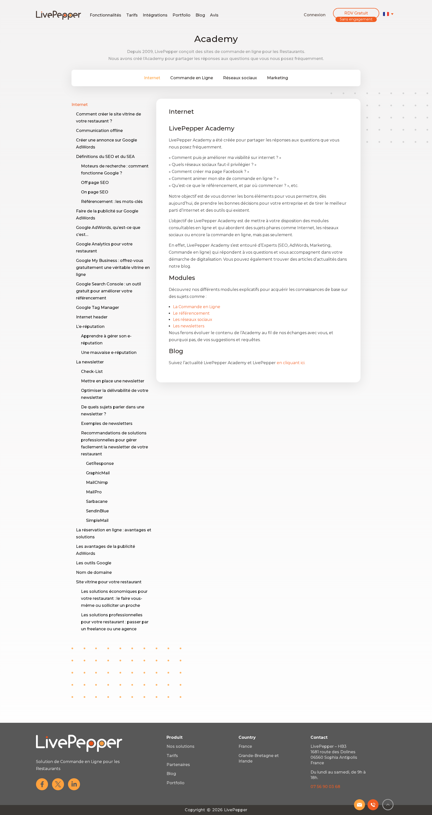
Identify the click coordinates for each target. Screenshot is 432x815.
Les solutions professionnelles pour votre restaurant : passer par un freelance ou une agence (114, 622)
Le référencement (191, 313)
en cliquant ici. (291, 362)
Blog (200, 15)
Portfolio (181, 15)
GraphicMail (98, 473)
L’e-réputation (90, 326)
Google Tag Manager (97, 307)
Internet (152, 77)
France (245, 746)
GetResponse (100, 463)
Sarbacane (97, 501)
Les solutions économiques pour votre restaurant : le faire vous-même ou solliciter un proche (114, 598)
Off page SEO (95, 182)
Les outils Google (93, 563)
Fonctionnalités (105, 15)
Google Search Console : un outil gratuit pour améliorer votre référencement (108, 291)
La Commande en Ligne (196, 306)
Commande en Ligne (191, 77)
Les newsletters (188, 326)
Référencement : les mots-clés (112, 201)
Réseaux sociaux (240, 77)
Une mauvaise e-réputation (108, 352)
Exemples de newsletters (106, 423)
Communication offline (99, 130)
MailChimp (97, 482)
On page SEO (94, 192)
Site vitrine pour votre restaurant (109, 582)
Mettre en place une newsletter (112, 381)
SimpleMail (97, 520)
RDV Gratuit (356, 13)
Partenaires (178, 764)
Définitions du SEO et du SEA (105, 156)
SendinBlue (97, 511)
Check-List (92, 371)
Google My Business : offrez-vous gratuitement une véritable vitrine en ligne (113, 267)
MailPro (94, 492)
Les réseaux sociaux (192, 319)
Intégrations (155, 15)
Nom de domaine (94, 572)
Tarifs (132, 15)
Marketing (277, 77)
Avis (214, 15)
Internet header (92, 317)
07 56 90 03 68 (325, 786)
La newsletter (90, 362)
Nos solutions (180, 746)
